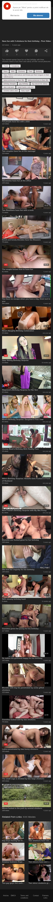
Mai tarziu (14, 15)
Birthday (39, 71)
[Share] (46, 51)
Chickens (21, 71)
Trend (6, 66)
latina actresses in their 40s (38, 80)
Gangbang (15, 66)
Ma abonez (38, 15)
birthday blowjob (10, 84)
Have (5, 71)
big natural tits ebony (39, 84)
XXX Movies (29, 817)
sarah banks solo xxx (26, 87)
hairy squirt (25, 91)
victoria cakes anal (11, 91)
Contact (36, 895)
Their (30, 71)
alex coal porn (9, 87)
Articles (6, 895)
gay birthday (23, 84)
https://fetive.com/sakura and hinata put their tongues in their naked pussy (26, 76)
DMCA (13, 895)
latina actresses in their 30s (14, 80)
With (12, 71)
